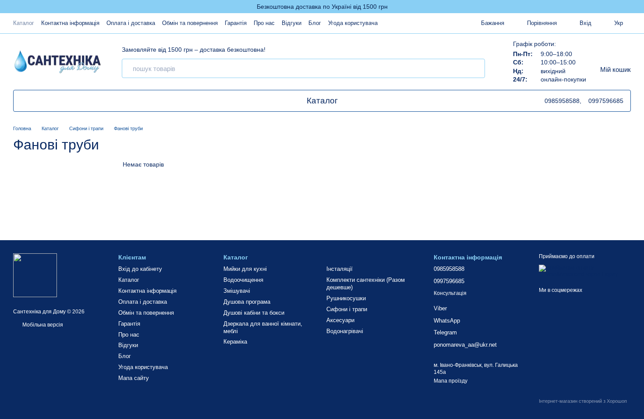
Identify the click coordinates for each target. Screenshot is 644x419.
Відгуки (291, 23)
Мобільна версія (42, 325)
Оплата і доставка (130, 23)
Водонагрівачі (344, 331)
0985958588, (563, 101)
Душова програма (246, 301)
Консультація (450, 293)
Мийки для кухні (245, 269)
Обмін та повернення (190, 23)
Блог (314, 23)
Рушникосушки (346, 298)
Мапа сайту (133, 378)
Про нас (264, 23)
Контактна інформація (70, 23)
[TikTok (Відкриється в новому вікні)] (24, 100)
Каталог (23, 23)
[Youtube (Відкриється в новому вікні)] (34, 100)
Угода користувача (353, 23)
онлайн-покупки (563, 79)
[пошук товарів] (475, 68)
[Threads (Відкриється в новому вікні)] (45, 100)
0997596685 (605, 101)
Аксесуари (340, 320)
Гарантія (236, 23)
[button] (637, 6)
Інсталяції (339, 269)
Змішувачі (236, 291)
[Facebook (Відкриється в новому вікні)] (55, 100)
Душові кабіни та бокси (253, 312)
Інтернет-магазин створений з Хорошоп (583, 401)
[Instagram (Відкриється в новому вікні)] (66, 100)
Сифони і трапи (346, 309)
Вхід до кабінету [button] (140, 269)
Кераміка (235, 341)
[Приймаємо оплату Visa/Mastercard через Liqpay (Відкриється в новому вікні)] (585, 271)
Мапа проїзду (450, 381)
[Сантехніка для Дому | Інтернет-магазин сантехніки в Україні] (35, 275)
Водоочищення (243, 280)
